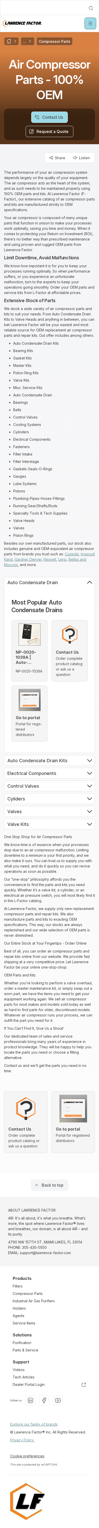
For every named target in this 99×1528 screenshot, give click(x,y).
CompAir (72, 554)
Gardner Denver (28, 559)
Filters (18, 1286)
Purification (22, 1343)
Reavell (50, 559)
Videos (19, 1370)
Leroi (62, 559)
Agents (18, 1315)
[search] (91, 8)
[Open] (90, 23)
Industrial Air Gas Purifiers (34, 1301)
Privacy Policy (22, 1440)
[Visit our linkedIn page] (30, 1400)
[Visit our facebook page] (44, 1400)
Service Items (24, 1323)
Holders (19, 1308)
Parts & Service (25, 1350)
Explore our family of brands (34, 1424)
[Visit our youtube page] (58, 1400)
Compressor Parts (28, 1293)
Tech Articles (24, 1377)
